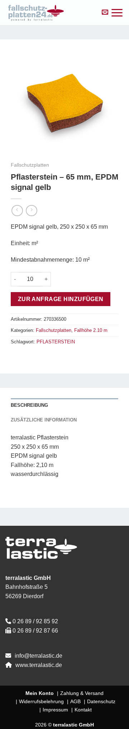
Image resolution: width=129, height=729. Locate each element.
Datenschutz (101, 701)
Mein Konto (39, 693)
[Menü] (117, 12)
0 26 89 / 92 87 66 (35, 631)
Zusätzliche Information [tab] (44, 420)
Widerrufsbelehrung (41, 701)
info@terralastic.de (38, 656)
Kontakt (83, 710)
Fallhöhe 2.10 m (91, 330)
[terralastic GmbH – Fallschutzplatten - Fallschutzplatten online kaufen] (49, 12)
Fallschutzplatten (30, 165)
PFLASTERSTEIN (56, 341)
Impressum (55, 710)
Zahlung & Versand (82, 693)
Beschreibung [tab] (29, 405)
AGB (75, 701)
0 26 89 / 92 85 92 (35, 621)
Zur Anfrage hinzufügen (61, 299)
